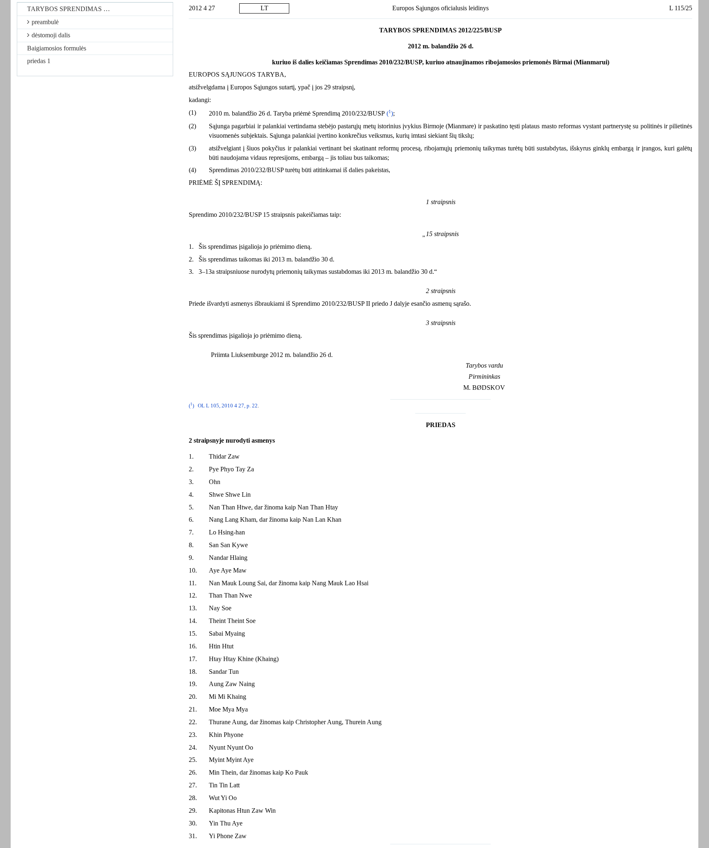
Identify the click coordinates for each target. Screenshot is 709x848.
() (390, 113)
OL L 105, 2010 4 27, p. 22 (228, 406)
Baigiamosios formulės (56, 48)
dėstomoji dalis (51, 35)
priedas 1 (38, 60)
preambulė (45, 21)
